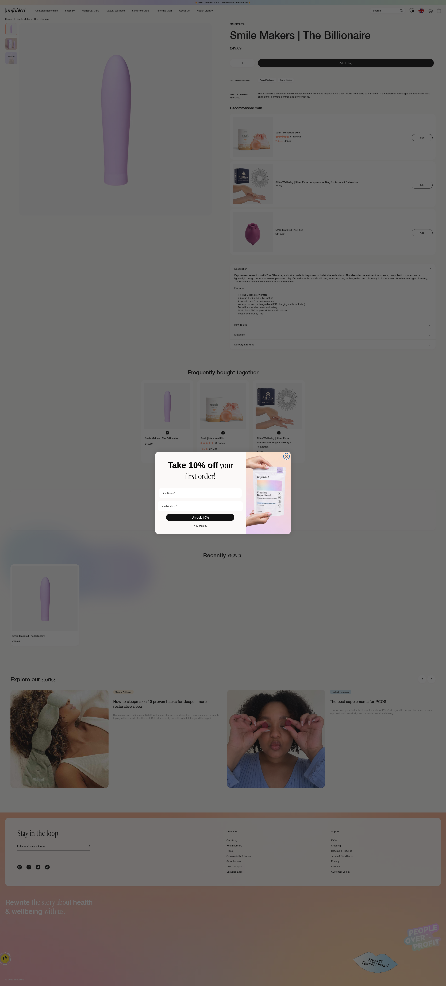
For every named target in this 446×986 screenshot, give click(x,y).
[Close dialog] (286, 456)
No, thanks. (200, 525)
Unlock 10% (200, 517)
